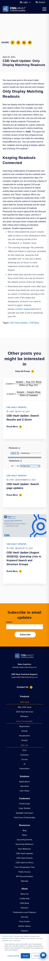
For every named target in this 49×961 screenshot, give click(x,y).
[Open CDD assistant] (43, 955)
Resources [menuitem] (24, 825)
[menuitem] (24, 702)
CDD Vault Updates (18, 323)
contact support (23, 309)
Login (25, 2)
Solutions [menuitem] (24, 776)
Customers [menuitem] (24, 798)
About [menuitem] (24, 889)
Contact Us (22, 687)
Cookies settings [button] (13, 956)
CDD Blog (34, 323)
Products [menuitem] (24, 696)
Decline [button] (36, 956)
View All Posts (22, 371)
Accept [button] (25, 956)
